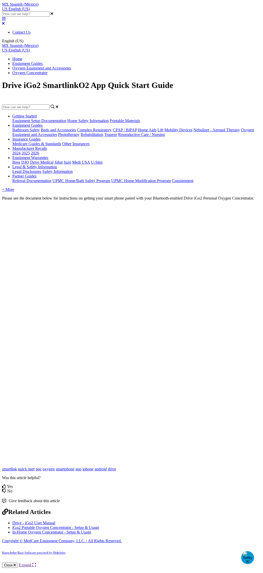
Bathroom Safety (26, 130)
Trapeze (110, 134)
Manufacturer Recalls (29, 148)
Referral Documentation (31, 181)
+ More (8, 189)
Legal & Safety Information (34, 167)
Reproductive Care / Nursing (141, 134)
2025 (26, 153)
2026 (35, 153)
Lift (160, 130)
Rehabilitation (92, 134)
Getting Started (24, 116)
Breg (16, 162)
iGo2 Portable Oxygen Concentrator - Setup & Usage (55, 527)
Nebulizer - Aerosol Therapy (216, 130)
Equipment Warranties (30, 157)
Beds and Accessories (58, 130)
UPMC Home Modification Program (141, 181)
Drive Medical (41, 162)
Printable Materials (125, 120)
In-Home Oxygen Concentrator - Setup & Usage (51, 532)
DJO (25, 162)
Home (17, 59)
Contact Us (21, 32)
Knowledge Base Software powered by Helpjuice (33, 553)
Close (9, 565)
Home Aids (147, 130)
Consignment (182, 181)
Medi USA (81, 162)
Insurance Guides (26, 139)
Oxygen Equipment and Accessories (41, 68)
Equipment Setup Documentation (39, 120)
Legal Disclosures (26, 171)
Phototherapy (69, 134)
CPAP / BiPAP (125, 130)
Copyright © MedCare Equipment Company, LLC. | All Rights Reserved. (62, 541)
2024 (16, 153)
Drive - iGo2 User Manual (33, 523)
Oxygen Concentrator (30, 73)
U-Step (96, 162)
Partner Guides (24, 176)
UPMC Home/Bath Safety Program (81, 181)
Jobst (58, 162)
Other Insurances (76, 144)
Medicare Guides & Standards (36, 144)
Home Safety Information (88, 120)
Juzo (67, 162)
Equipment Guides (27, 63)
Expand (25, 565)
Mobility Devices (178, 130)
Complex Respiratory (94, 130)
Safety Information (57, 171)
